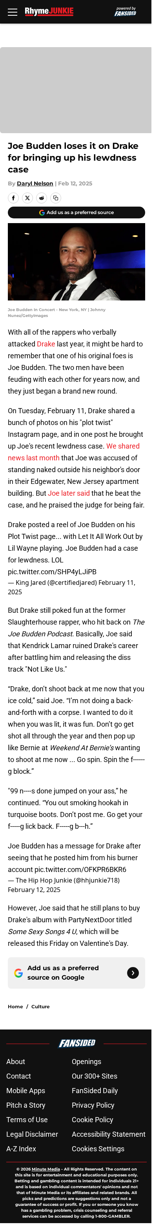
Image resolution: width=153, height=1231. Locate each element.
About (15, 1061)
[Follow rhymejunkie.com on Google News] (133, 973)
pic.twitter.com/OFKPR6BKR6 (80, 869)
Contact (18, 1076)
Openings (86, 1061)
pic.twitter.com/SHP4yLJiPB (52, 572)
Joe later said (69, 493)
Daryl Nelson (35, 183)
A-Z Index (21, 1149)
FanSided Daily (95, 1090)
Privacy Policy (93, 1105)
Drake (46, 344)
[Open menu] (12, 11)
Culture (40, 1006)
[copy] (55, 197)
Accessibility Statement (109, 1134)
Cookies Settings (98, 1149)
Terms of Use (27, 1120)
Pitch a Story (26, 1105)
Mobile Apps (25, 1090)
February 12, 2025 (34, 889)
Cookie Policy (92, 1120)
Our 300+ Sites (94, 1076)
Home (15, 1006)
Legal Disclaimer (32, 1134)
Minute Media (46, 1169)
